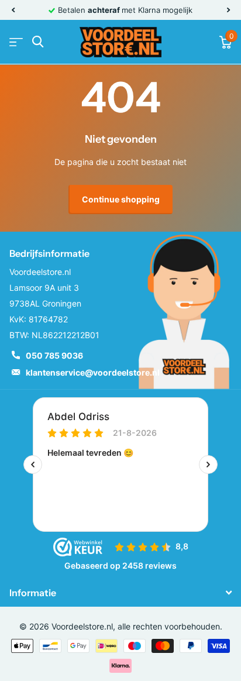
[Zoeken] (37, 42)
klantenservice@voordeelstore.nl (93, 372)
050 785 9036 (54, 355)
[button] (13, 10)
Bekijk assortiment (16, 42)
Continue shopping (121, 199)
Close (120, 593)
